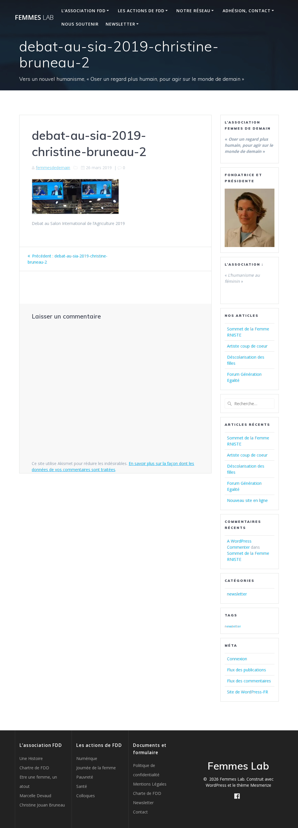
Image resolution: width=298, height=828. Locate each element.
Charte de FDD (147, 793)
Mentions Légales (149, 784)
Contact (140, 812)
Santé (81, 786)
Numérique (86, 758)
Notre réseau (193, 10)
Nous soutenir (80, 24)
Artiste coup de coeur (247, 346)
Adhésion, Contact (247, 10)
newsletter (237, 594)
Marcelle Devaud (35, 795)
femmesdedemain (53, 167)
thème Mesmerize (254, 785)
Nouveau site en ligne (247, 500)
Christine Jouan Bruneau (42, 805)
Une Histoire (31, 758)
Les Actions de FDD (141, 10)
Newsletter (120, 24)
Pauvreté (84, 777)
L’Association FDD (83, 10)
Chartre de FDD (34, 767)
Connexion (237, 658)
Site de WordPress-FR (247, 692)
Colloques (85, 795)
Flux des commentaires (249, 681)
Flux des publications (246, 670)
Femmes (34, 17)
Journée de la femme (96, 767)
